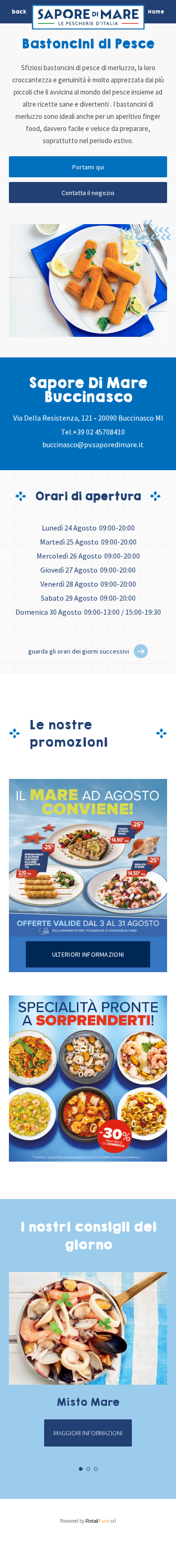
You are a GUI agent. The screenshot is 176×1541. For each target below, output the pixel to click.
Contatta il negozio (88, 193)
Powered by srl (88, 1521)
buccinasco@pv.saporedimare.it (93, 444)
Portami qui (88, 167)
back (19, 11)
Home (156, 11)
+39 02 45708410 (99, 431)
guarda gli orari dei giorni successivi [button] (78, 651)
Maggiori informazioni (88, 1433)
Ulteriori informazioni (88, 954)
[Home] (88, 19)
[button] (141, 651)
